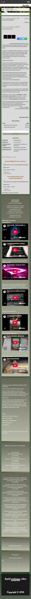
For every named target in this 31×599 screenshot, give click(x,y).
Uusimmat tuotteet (15, 217)
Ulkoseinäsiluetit (15, 209)
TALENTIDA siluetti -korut (15, 213)
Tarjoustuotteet (15, 215)
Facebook (5, 425)
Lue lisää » (15, 455)
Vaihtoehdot (6, 172)
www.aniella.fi (7, 422)
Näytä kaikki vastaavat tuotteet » (10, 192)
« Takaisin (26, 22)
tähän (17, 407)
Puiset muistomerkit (15, 203)
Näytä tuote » (6, 167)
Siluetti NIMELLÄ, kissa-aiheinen (15, 161)
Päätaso (3, 18)
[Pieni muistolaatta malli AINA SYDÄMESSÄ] (15, 32)
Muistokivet (8, 18)
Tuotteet (3, 1)
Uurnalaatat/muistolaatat (15, 206)
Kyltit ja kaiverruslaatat (15, 207)
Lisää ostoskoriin (7, 173)
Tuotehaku (27, 18)
